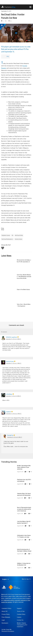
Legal (3, 620)
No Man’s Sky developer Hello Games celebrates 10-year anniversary (24, 467)
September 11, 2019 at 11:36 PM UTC (13, 396)
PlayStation (9, 7)
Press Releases (6, 617)
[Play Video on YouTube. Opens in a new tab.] (28, 40)
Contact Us (20, 620)
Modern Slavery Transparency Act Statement (22, 624)
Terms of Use (21, 611)
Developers (5, 623)
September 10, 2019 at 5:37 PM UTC (13, 363)
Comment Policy (6, 608)
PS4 (12, 235)
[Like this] (29, 471)
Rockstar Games (18, 239)
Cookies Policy (21, 614)
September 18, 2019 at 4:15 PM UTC (14, 437)
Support (19, 608)
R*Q (8, 56)
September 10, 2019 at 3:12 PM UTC (13, 339)
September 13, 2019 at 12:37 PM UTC (13, 413)
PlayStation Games (6, 235)
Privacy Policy (6, 614)
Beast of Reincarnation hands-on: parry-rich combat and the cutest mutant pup (24, 509)
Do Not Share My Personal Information (8, 630)
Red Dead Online (19, 235)
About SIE (4, 611)
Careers (19, 617)
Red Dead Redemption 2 (7, 239)
